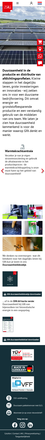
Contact (16, 433)
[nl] (40, 3)
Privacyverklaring (32, 433)
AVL (22, 433)
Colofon (7, 433)
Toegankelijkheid (22, 436)
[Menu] (17, 3)
